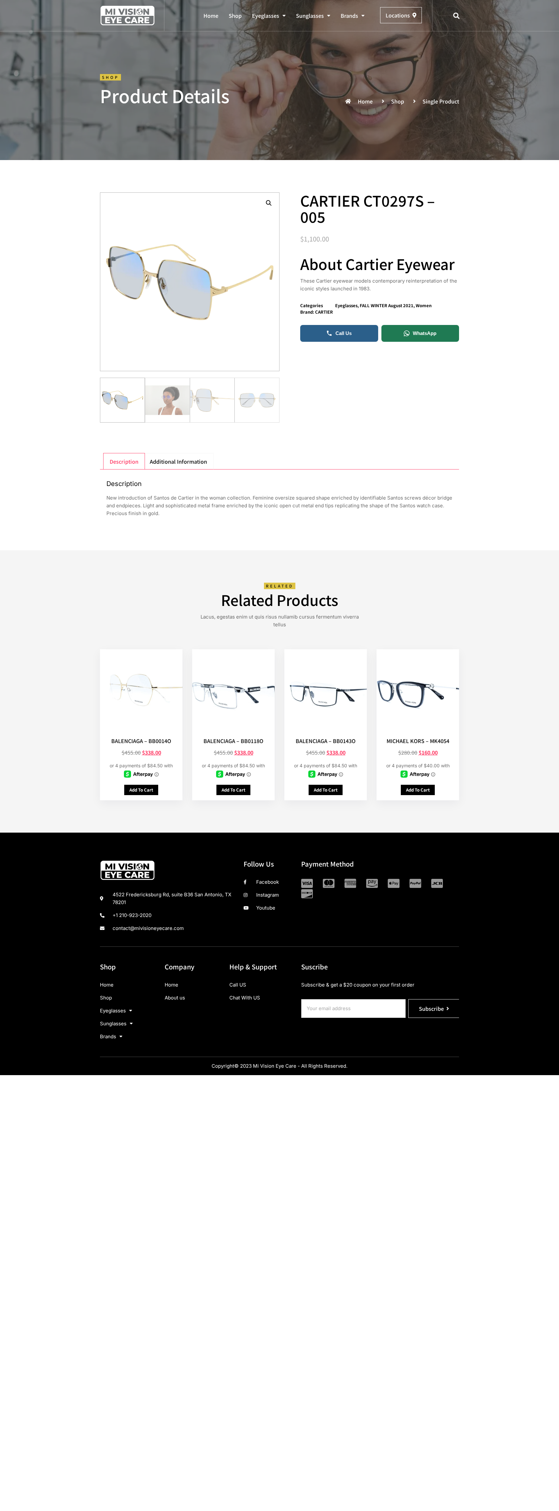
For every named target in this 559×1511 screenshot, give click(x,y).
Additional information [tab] (178, 461)
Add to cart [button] (141, 790)
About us (175, 998)
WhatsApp (424, 333)
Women (424, 305)
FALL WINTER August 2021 (386, 305)
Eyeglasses (265, 15)
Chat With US (244, 998)
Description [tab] (124, 461)
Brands (349, 15)
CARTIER (324, 312)
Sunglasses (310, 15)
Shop (235, 15)
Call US (237, 985)
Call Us (343, 333)
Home (210, 15)
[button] (456, 16)
